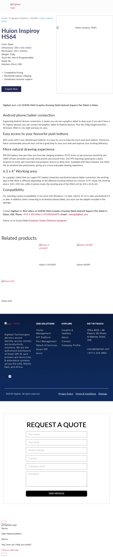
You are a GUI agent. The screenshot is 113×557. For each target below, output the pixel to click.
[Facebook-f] (14, 376)
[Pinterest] (25, 376)
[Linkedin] (6, 376)
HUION (33, 18)
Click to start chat (9, 550)
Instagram (62, 221)
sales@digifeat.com (78, 214)
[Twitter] (17, 376)
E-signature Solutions (18, 18)
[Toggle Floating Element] (3, 554)
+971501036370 (50, 214)
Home (4, 18)
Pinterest (51, 221)
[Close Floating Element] (3, 522)
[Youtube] (21, 376)
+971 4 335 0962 (31, 214)
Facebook (34, 221)
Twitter (42, 221)
